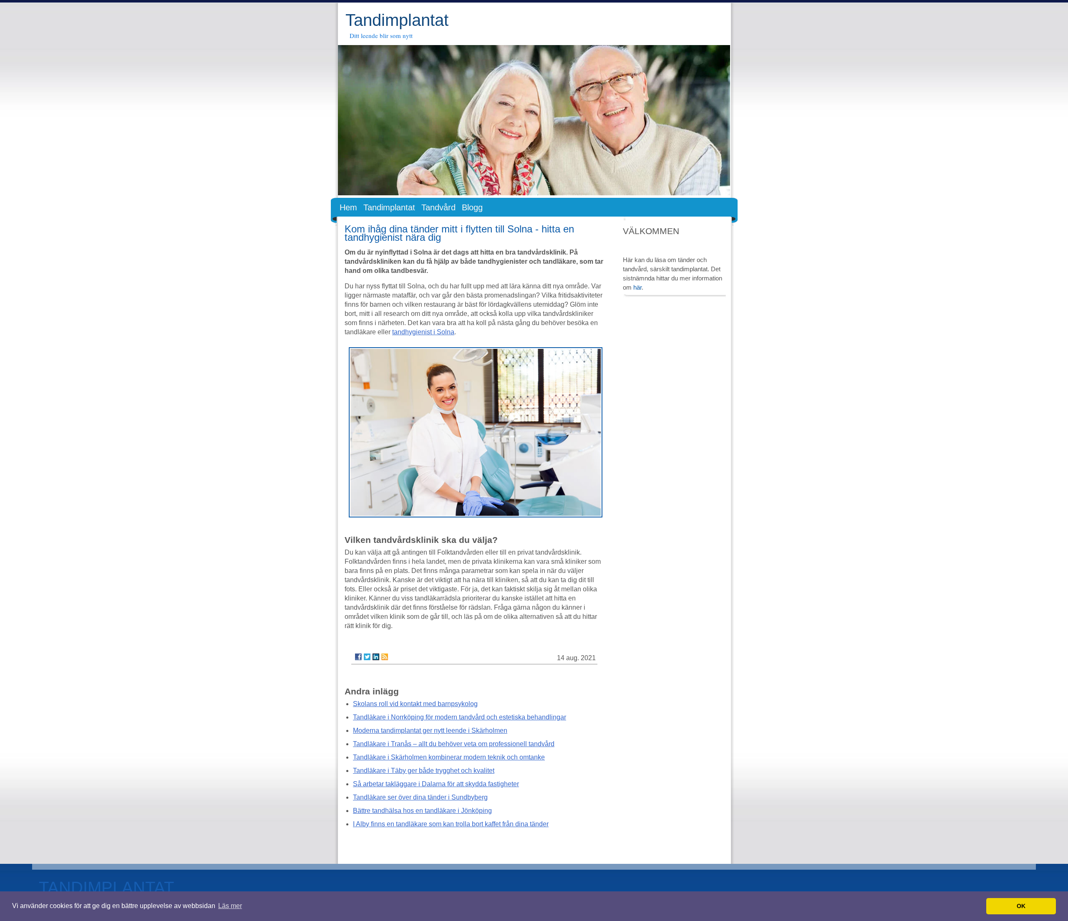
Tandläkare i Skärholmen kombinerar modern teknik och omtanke (449, 757)
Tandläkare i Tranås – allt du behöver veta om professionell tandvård (453, 743)
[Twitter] (367, 657)
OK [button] (1021, 906)
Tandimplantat (396, 20)
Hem (348, 207)
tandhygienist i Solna (423, 332)
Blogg (472, 207)
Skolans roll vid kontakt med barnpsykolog (415, 703)
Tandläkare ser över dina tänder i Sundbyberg (420, 797)
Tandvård (438, 207)
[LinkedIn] (376, 657)
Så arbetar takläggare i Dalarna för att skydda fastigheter (436, 783)
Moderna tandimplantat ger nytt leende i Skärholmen (430, 730)
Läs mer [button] (230, 905)
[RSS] (384, 657)
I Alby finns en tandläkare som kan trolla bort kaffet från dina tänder (451, 824)
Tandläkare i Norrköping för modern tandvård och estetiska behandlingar (459, 717)
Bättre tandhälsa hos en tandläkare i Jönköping (422, 810)
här (637, 287)
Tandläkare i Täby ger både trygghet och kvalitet (423, 770)
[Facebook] (358, 657)
